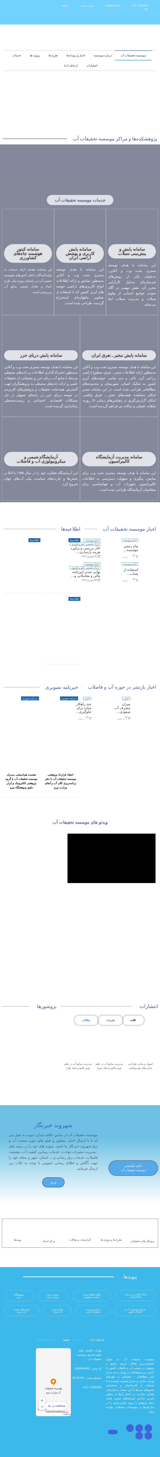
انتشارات (91, 65)
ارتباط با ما (71, 65)
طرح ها (53, 55)
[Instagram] (148, 1428)
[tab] (133, 1020)
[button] (80, 200)
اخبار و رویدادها (76, 55)
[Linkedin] (134, 18)
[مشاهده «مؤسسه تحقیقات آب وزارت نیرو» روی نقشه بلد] (53, 1382)
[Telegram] (130, 1428)
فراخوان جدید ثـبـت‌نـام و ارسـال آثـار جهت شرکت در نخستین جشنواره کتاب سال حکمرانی (62, 654)
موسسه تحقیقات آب (133, 55)
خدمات (16, 55)
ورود (53, 1182)
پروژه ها (35, 55)
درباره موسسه (103, 55)
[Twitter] (139, 1428)
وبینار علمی (72, 589)
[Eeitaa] (128, 18)
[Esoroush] (121, 18)
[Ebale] (115, 18)
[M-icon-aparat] (141, 18)
